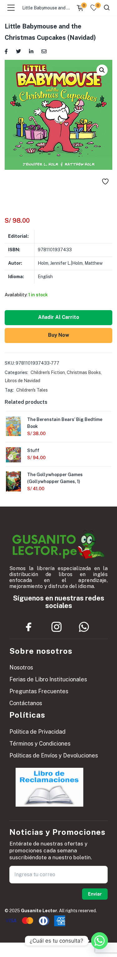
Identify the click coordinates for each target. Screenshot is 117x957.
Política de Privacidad (37, 731)
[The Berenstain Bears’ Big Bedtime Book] (13, 425)
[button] (102, 70)
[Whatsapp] (83, 627)
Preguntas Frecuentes (38, 691)
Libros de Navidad (22, 380)
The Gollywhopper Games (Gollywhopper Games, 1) (55, 478)
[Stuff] (13, 454)
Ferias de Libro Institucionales (48, 679)
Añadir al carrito (58, 317)
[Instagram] (56, 627)
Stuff (33, 450)
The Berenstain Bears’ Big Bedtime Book (64, 423)
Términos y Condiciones (40, 743)
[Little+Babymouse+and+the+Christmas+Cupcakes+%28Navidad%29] (18, 51)
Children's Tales (32, 390)
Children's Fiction (48, 372)
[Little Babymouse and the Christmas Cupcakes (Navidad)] (6, 51)
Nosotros (21, 667)
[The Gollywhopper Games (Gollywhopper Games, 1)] (13, 480)
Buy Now (58, 335)
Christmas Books (84, 372)
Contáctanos (25, 703)
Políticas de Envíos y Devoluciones (53, 755)
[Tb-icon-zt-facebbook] (29, 627)
